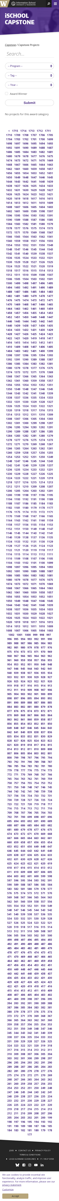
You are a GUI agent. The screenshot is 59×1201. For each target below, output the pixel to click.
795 (43, 757)
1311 (33, 414)
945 (23, 668)
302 (16, 1058)
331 (9, 1041)
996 (9, 638)
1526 (42, 261)
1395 (33, 355)
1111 (50, 554)
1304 (42, 418)
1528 (25, 261)
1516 (25, 270)
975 (9, 651)
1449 (33, 317)
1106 (42, 558)
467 (36, 956)
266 (23, 1079)
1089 (33, 571)
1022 (42, 617)
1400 (42, 350)
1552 (25, 245)
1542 (9, 253)
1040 (42, 605)
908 (36, 689)
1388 (42, 359)
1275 (33, 439)
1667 (17, 164)
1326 (9, 405)
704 (43, 812)
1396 (25, 355)
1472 (42, 300)
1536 (9, 257)
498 (16, 939)
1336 (25, 397)
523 (36, 922)
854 (23, 723)
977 (43, 647)
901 (36, 693)
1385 (17, 363)
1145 (17, 533)
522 (43, 922)
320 (36, 1045)
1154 (42, 524)
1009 (50, 626)
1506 (9, 278)
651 (23, 846)
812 (23, 749)
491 (16, 943)
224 (23, 1104)
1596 (9, 215)
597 (9, 880)
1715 (15, 130)
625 (9, 863)
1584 (9, 223)
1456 (25, 312)
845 (36, 727)
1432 (25, 329)
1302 (9, 422)
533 (16, 918)
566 (30, 897)
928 (43, 677)
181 (30, 1130)
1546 (25, 249)
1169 (17, 516)
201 (36, 1117)
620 (43, 863)
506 (9, 935)
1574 (42, 228)
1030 (25, 613)
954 (9, 664)
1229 (17, 473)
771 (16, 774)
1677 (33, 156)
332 (50, 1037)
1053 (33, 596)
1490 (42, 287)
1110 (9, 558)
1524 (9, 266)
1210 (25, 486)
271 (36, 1075)
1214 (42, 482)
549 (50, 905)
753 (43, 782)
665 (23, 837)
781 (43, 765)
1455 (33, 312)
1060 (25, 592)
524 (30, 922)
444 (50, 969)
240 (9, 1096)
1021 (50, 617)
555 (9, 905)
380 (9, 1011)
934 (50, 672)
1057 (50, 592)
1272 (9, 444)
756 (23, 782)
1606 (25, 206)
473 (43, 952)
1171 (50, 511)
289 (9, 1066)
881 (30, 706)
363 (30, 1020)
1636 (25, 185)
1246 (25, 461)
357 (23, 1024)
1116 (9, 554)
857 (50, 719)
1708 (25, 134)
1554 (9, 245)
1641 (33, 181)
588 (23, 884)
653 (9, 846)
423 (50, 981)
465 (50, 956)
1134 (9, 541)
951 (30, 664)
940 (9, 672)
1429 (50, 329)
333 (43, 1037)
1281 (33, 435)
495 (36, 939)
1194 (9, 499)
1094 (42, 566)
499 (9, 939)
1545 (33, 249)
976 (50, 647)
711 (43, 808)
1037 (17, 609)
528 (50, 918)
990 (50, 638)
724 (50, 799)
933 (9, 677)
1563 (33, 236)
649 (36, 846)
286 (30, 1066)
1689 (33, 147)
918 (16, 685)
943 (36, 668)
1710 (9, 134)
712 (36, 808)
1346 (42, 389)
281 (16, 1070)
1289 (17, 431)
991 (43, 638)
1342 (25, 393)
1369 (50, 372)
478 (9, 952)
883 (16, 706)
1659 (33, 168)
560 (23, 901)
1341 (33, 393)
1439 (17, 325)
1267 (50, 444)
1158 (9, 524)
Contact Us (24, 1150)
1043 (17, 605)
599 (43, 876)
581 (23, 888)
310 (9, 1053)
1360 (25, 380)
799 (16, 757)
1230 (9, 473)
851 (43, 723)
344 (16, 1032)
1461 (33, 308)
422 (9, 986)
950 (36, 664)
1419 (33, 338)
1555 (50, 240)
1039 (50, 605)
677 (36, 829)
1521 (33, 266)
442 (16, 973)
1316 (42, 410)
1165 (50, 516)
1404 (9, 350)
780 (50, 765)
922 (36, 681)
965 (30, 655)
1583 (17, 223)
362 (36, 1020)
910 (23, 689)
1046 (42, 600)
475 (30, 952)
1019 (17, 621)
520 (9, 926)
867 (30, 715)
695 (9, 821)
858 (43, 719)
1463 (17, 308)
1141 (50, 533)
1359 (33, 380)
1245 (33, 461)
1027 (50, 613)
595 (23, 880)
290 (50, 1062)
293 (30, 1062)
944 (30, 668)
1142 (42, 533)
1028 (42, 613)
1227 (33, 473)
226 (9, 1104)
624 (16, 863)
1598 (42, 211)
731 (50, 795)
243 (36, 1092)
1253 (17, 456)
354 (43, 1024)
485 (9, 948)
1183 (50, 503)
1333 (50, 397)
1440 (9, 325)
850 (50, 723)
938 (23, 672)
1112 (42, 554)
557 (43, 901)
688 (9, 825)
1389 (33, 359)
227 (50, 1100)
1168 (25, 516)
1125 (33, 545)
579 (36, 888)
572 (36, 893)
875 (23, 710)
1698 (9, 143)
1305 (33, 418)
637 (23, 854)
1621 (50, 194)
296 (9, 1062)
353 (50, 1024)
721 (23, 804)
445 (43, 969)
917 (23, 685)
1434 (9, 329)
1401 (33, 350)
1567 (50, 232)
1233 (33, 469)
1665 (33, 164)
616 (23, 867)
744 (9, 791)
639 (9, 854)
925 (16, 681)
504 (23, 935)
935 (43, 672)
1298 (42, 422)
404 (36, 994)
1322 (42, 405)
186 (43, 1125)
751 (9, 787)
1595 (17, 215)
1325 (17, 405)
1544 (42, 249)
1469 (17, 304)
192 (50, 1121)
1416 (9, 342)
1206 (9, 490)
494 (43, 939)
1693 (50, 143)
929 (36, 677)
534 (9, 918)
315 (23, 1049)
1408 (25, 346)
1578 (9, 228)
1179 (33, 507)
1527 (33, 261)
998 (42, 634)
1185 (33, 503)
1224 (9, 477)
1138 (25, 537)
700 (23, 816)
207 (43, 1113)
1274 (42, 439)
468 (30, 956)
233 (9, 1100)
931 (23, 677)
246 (16, 1092)
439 (36, 973)
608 (30, 871)
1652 (42, 173)
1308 (9, 418)
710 (50, 808)
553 (23, 905)
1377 (33, 367)
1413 (33, 342)
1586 (42, 219)
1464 (9, 308)
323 (16, 1045)
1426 (25, 333)
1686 (9, 151)
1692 (9, 147)
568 (16, 897)
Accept (15, 1196)
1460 (42, 308)
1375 (50, 367)
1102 (25, 562)
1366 (25, 376)
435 (16, 977)
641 (43, 850)
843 (50, 727)
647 (50, 846)
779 (9, 770)
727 (30, 799)
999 (35, 634)
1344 (9, 393)
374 (50, 1011)
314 (30, 1049)
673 (16, 833)
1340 (42, 393)
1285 (50, 431)
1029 (33, 613)
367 (50, 1015)
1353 (33, 384)
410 (43, 990)
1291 (50, 427)
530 (36, 918)
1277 (17, 439)
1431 (33, 329)
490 (23, 943)
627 (43, 859)
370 (30, 1015)
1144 (25, 533)
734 (30, 795)
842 (9, 732)
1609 (50, 202)
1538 (42, 253)
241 (50, 1092)
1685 (17, 151)
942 (43, 668)
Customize (8, 1189)
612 (50, 867)
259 (23, 1083)
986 (30, 643)
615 (30, 867)
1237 (50, 465)
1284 (9, 435)
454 (30, 965)
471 (9, 956)
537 (36, 914)
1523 (17, 266)
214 (43, 1109)
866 (36, 715)
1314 (9, 414)
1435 (50, 325)
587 (30, 884)
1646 (42, 177)
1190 (42, 499)
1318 (25, 410)
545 (30, 909)
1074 (9, 583)
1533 (33, 257)
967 (16, 655)
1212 (9, 486)
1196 (42, 494)
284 (43, 1066)
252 (23, 1087)
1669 (50, 160)
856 (9, 723)
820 (16, 744)
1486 (25, 291)
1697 (17, 143)
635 (36, 854)
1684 (25, 151)
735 (23, 795)
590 (9, 884)
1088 (42, 571)
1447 (50, 317)
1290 (9, 431)
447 (30, 969)
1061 (17, 592)
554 (16, 905)
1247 (17, 461)
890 (16, 702)
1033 (50, 609)
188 (30, 1125)
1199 (17, 494)
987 (23, 643)
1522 (25, 266)
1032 (9, 613)
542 (50, 909)
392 (23, 1003)
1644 (9, 181)
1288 (25, 431)
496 (30, 939)
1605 (33, 206)
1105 (50, 558)
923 (30, 681)
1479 (33, 295)
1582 (25, 223)
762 (30, 778)
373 (9, 1015)
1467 (33, 304)
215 (36, 1109)
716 (9, 808)
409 (50, 990)
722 (16, 804)
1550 (42, 245)
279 (30, 1070)
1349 (17, 389)
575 (16, 893)
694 (16, 821)
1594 (25, 215)
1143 (33, 533)
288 (16, 1066)
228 (43, 1100)
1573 (50, 228)
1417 (50, 338)
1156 (25, 524)
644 (23, 850)
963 (43, 655)
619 (50, 863)
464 (9, 960)
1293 (33, 427)
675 (50, 829)
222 (36, 1104)
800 (9, 757)
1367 (17, 376)
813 (16, 749)
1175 (17, 511)
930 (30, 677)
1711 (48, 130)
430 (50, 977)
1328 (42, 401)
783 (30, 765)
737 (9, 795)
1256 (42, 452)
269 (50, 1075)
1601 (17, 211)
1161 (33, 520)
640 (50, 850)
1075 (50, 579)
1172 (42, 511)
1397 (17, 355)
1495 (50, 283)
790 (30, 761)
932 (16, 677)
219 (9, 1109)
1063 (50, 588)
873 (36, 710)
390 (36, 1003)
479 (50, 948)
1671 (33, 160)
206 (50, 1113)
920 (50, 681)
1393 (50, 355)
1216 (25, 482)
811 (30, 749)
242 (43, 1092)
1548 (9, 249)
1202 (42, 490)
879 (43, 706)
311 (50, 1049)
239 (16, 1096)
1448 (42, 317)
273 (23, 1075)
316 (16, 1049)
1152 (9, 528)
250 (36, 1087)
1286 (42, 431)
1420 (25, 338)
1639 (50, 181)
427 (23, 981)
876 (16, 710)
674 (9, 833)
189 (23, 1125)
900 (43, 693)
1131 (33, 541)
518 (23, 926)
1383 (33, 363)
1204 (25, 490)
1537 (50, 253)
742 (23, 791)
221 (43, 1104)
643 (30, 850)
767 (43, 774)
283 (50, 1066)
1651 (50, 173)
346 (50, 1028)
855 (16, 723)
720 (30, 804)
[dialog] (29, 1186)
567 (23, 897)
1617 (33, 198)
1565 (17, 236)
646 (9, 850)
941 (50, 668)
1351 (50, 384)
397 (36, 998)
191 (9, 1125)
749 (23, 787)
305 (43, 1053)
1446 (9, 321)
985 (36, 643)
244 (30, 1092)
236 (36, 1096)
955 (50, 660)
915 (36, 685)
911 (16, 689)
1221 (33, 477)
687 (16, 825)
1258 (25, 452)
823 (43, 740)
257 (36, 1083)
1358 (42, 380)
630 (23, 859)
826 (23, 740)
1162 (25, 520)
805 (23, 753)
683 (43, 825)
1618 (25, 198)
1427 (17, 333)
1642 (25, 181)
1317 (33, 410)
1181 (17, 507)
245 (23, 1092)
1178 (42, 507)
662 (43, 837)
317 (9, 1049)
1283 (17, 435)
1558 (25, 240)
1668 (9, 164)
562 (9, 901)
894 (36, 698)
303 (9, 1058)
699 (30, 816)
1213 (50, 482)
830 (43, 736)
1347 (33, 389)
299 (36, 1058)
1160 (42, 520)
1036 (25, 609)
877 (9, 710)
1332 (9, 401)
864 (50, 715)
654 (50, 842)
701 (16, 816)
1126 (25, 545)
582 (16, 888)
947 (9, 668)
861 (23, 719)
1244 (42, 461)
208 (36, 1113)
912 (9, 689)
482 (30, 948)
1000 (28, 634)
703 (50, 812)
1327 (50, 401)
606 (43, 871)
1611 (33, 202)
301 (23, 1058)
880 (36, 706)
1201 (50, 490)
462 (23, 960)
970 (43, 651)
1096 (25, 566)
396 (43, 998)
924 (23, 681)
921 (43, 681)
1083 (33, 575)
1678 (25, 156)
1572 (9, 232)
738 (50, 791)
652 (16, 846)
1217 (17, 482)
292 (36, 1062)
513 (9, 931)
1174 (25, 511)
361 (43, 1020)
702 (9, 816)
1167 (33, 516)
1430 (42, 329)
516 (36, 926)
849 (9, 727)
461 (30, 960)
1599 (33, 211)
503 (30, 935)
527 (9, 922)
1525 (50, 261)
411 (36, 990)
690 (43, 821)
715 (16, 808)
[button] (49, 3)
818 (30, 744)
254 (9, 1087)
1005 (33, 630)
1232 (42, 469)
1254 (9, 456)
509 (36, 931)
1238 (42, 465)
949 (43, 664)
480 (43, 948)
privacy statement (11, 1185)
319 (43, 1045)
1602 (9, 211)
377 (30, 1011)
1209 (33, 486)
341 (36, 1032)
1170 (9, 516)
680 (16, 829)
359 (9, 1024)
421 (16, 986)
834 (16, 736)
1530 (9, 261)
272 (30, 1075)
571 (43, 893)
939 (16, 672)
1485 (33, 291)
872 (43, 710)
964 (36, 655)
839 (30, 732)
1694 (42, 143)
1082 (42, 575)
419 (30, 986)
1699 (50, 139)
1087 (50, 571)
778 (16, 770)
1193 (17, 499)
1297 (50, 422)
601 (30, 876)
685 (30, 825)
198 (9, 1121)
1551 (33, 245)
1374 (9, 372)
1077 (33, 579)
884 (9, 706)
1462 (25, 308)
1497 (33, 283)
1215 (33, 482)
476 (23, 952)
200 (43, 1117)
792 (16, 761)
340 (43, 1032)
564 (43, 897)
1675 (50, 156)
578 (43, 888)
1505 (17, 278)
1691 (17, 147)
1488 (9, 291)
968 (9, 655)
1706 (42, 134)
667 (9, 837)
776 (30, 770)
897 (16, 698)
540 (16, 914)
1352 (42, 384)
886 (43, 702)
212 (9, 1113)
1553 (17, 245)
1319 (17, 410)
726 (36, 799)
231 (23, 1100)
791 (23, 761)
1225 (50, 473)
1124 (42, 545)
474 (36, 952)
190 (16, 1125)
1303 (50, 418)
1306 (25, 418)
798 (23, 757)
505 (16, 935)
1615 (50, 198)
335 (30, 1037)
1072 (25, 583)
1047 (33, 600)
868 (23, 715)
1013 (17, 626)
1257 (33, 452)
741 (30, 791)
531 (30, 918)
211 (16, 1113)
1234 (25, 469)
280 (23, 1070)
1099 (50, 562)
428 (16, 981)
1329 (33, 401)
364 (23, 1020)
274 (16, 1075)
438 (43, 973)
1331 (17, 401)
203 (23, 1117)
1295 (17, 427)
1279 (50, 435)
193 (43, 1121)
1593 (33, 215)
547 (16, 909)
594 (30, 880)
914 (43, 685)
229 (36, 1100)
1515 (33, 270)
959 (23, 660)
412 (30, 990)
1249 (50, 456)
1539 (33, 253)
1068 (9, 588)
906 (50, 689)
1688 (42, 147)
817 (36, 744)
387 (9, 1007)
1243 (50, 461)
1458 (9, 312)
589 (16, 884)
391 (30, 1003)
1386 (9, 363)
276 (50, 1070)
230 (30, 1100)
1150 (25, 528)
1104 (9, 562)
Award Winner (18, 94)
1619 (17, 198)
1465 (50, 304)
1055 (17, 596)
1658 (42, 168)
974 (16, 651)
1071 (33, 583)
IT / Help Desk (47, 1159)
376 (36, 1011)
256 (43, 1083)
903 (23, 693)
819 (23, 744)
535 (50, 914)
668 (50, 833)
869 (16, 715)
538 (30, 914)
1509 (33, 274)
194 (36, 1121)
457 (9, 965)
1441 (50, 321)
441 (23, 973)
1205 (17, 490)
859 (36, 719)
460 (36, 960)
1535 (17, 257)
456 (16, 965)
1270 (25, 444)
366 (9, 1020)
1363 (50, 376)
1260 (9, 452)
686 (23, 825)
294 (23, 1062)
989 (9, 643)
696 (50, 816)
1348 (25, 389)
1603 (50, 206)
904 (16, 693)
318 (50, 1045)
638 (16, 854)
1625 (17, 194)
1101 (33, 562)
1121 (17, 549)
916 (30, 685)
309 (16, 1053)
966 (23, 655)
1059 (33, 592)
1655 (17, 173)
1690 (25, 147)
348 (36, 1028)
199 (50, 1117)
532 (23, 918)
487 (43, 943)
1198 (25, 494)
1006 (25, 630)
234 (50, 1096)
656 (36, 842)
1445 (17, 321)
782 (36, 765)
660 (9, 842)
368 (43, 1015)
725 (43, 799)
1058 (42, 592)
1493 (17, 287)
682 (50, 825)
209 (30, 1113)
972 (30, 651)
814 (9, 749)
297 (50, 1058)
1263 (33, 448)
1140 (9, 537)
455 (23, 965)
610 (16, 871)
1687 (50, 147)
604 (9, 876)
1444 (25, 321)
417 (43, 986)
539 (23, 914)
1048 (25, 600)
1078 (25, 579)
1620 (9, 198)
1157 (17, 524)
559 (30, 901)
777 (23, 770)
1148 (42, 528)
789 (36, 761)
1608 (9, 206)
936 (36, 672)
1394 (42, 355)
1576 (25, 228)
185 (50, 1125)
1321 (50, 405)
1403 (17, 350)
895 (30, 698)
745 (50, 787)
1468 (25, 304)
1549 (50, 245)
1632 (9, 189)
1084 (25, 575)
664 (30, 837)
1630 (25, 189)
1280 (42, 435)
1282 (25, 435)
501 (43, 935)
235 (43, 1096)
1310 (42, 414)
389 (43, 1003)
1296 (9, 427)
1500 (9, 283)
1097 (17, 566)
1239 (33, 465)
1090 (25, 571)
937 (30, 672)
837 (43, 732)
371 (23, 1015)
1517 (17, 270)
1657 (50, 168)
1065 (33, 588)
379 (16, 1011)
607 (36, 871)
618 (9, 867)
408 (9, 994)
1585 (50, 219)
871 (50, 710)
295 (16, 1062)
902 (30, 693)
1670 (42, 160)
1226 (42, 473)
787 (50, 761)
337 (16, 1037)
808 (50, 749)
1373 (17, 372)
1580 (42, 223)
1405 (50, 346)
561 (16, 901)
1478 (42, 295)
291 (43, 1062)
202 (30, 1117)
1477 (50, 295)
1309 (50, 414)
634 (43, 854)
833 (23, 736)
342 (30, 1032)
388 (50, 1003)
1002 (11, 634)
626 (50, 859)
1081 (50, 575)
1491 (33, 287)
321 (30, 1045)
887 (36, 702)
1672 (25, 160)
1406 (42, 346)
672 (23, 833)
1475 (17, 300)
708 (16, 812)
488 (36, 943)
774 (43, 770)
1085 (17, 575)
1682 (42, 151)
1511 (17, 274)
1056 (9, 596)
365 (16, 1020)
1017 (33, 621)
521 (50, 922)
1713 (31, 130)
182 (23, 1130)
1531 (50, 257)
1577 (17, 228)
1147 (50, 528)
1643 (17, 181)
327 (36, 1041)
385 (23, 1007)
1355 (17, 384)
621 (36, 863)
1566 (9, 236)
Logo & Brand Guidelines (22, 1159)
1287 (33, 431)
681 (9, 829)
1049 (17, 600)
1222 (25, 477)
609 (23, 871)
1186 (25, 503)
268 (9, 1079)
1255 (50, 452)
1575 (33, 228)
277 (43, 1070)
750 (16, 787)
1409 (17, 346)
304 (50, 1053)
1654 (25, 173)
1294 (25, 427)
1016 (42, 621)
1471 (50, 300)
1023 (33, 617)
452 (43, 965)
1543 (50, 249)
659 (16, 842)
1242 (9, 465)
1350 (9, 389)
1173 (33, 511)
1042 (25, 605)
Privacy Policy (42, 1150)
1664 (42, 164)
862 (16, 719)
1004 (42, 630)
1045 (50, 600)
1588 (25, 219)
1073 (17, 583)
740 (36, 791)
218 (16, 1109)
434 (23, 977)
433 (30, 977)
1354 (25, 384)
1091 (17, 571)
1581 (33, 223)
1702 (25, 139)
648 (43, 846)
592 (43, 880)
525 (23, 922)
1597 (50, 211)
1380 (9, 367)
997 (49, 634)
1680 (9, 156)
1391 (17, 359)
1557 (33, 240)
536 (43, 914)
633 (50, 854)
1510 (25, 274)
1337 (17, 397)
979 (30, 647)
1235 (17, 469)
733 (36, 795)
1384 (25, 363)
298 (43, 1058)
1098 (9, 566)
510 (30, 931)
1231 (50, 469)
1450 (25, 317)
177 (30, 1134)
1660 (25, 168)
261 (9, 1083)
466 (43, 956)
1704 (9, 139)
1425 (33, 333)
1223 (17, 477)
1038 (9, 609)
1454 (42, 312)
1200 (9, 494)
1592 (42, 215)
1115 (17, 554)
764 (16, 778)
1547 (17, 249)
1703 (17, 139)
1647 (33, 177)
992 (36, 638)
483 (23, 948)
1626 (9, 194)
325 (50, 1041)
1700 (42, 139)
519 (16, 926)
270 (43, 1075)
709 (9, 812)
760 (43, 778)
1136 (42, 537)
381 (50, 1007)
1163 (17, 520)
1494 (9, 287)
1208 (42, 486)
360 (50, 1020)
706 (30, 812)
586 (36, 884)
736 (16, 795)
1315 (50, 410)
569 (9, 897)
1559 (17, 240)
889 (23, 702)
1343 (17, 393)
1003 (50, 630)
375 (43, 1011)
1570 (25, 232)
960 (16, 660)
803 (36, 753)
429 (9, 981)
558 (36, 901)
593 (36, 880)
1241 (17, 465)
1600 (25, 211)
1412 (42, 342)
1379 (17, 367)
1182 (9, 507)
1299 (33, 422)
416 (50, 986)
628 (36, 859)
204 (16, 1117)
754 (36, 782)
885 (50, 702)
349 (30, 1028)
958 (30, 660)
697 (43, 816)
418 (36, 986)
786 (9, 765)
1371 (33, 372)
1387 (50, 359)
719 (36, 804)
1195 (50, 494)
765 (9, 778)
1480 (25, 295)
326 (43, 1041)
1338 (9, 397)
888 (30, 702)
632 (9, 859)
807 (9, 753)
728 (23, 799)
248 (50, 1087)
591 (50, 880)
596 (16, 880)
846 (30, 727)
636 (30, 854)
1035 (33, 609)
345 (9, 1032)
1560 (9, 240)
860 (30, 719)
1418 (42, 338)
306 (36, 1053)
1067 (17, 588)
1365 (33, 376)
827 (16, 740)
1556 (42, 240)
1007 (17, 630)
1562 (42, 236)
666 (16, 837)
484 (16, 948)
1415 (17, 342)
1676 (42, 156)
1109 (17, 558)
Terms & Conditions (30, 1154)
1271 (17, 444)
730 (9, 799)
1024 (25, 617)
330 (16, 1041)
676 (43, 829)
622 (30, 863)
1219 (50, 477)
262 (50, 1079)
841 (16, 732)
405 (30, 994)
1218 (9, 482)
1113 (33, 554)
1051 (50, 596)
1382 (42, 363)
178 (50, 1130)
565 (36, 897)
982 (9, 647)
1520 (42, 266)
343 (23, 1032)
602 (23, 876)
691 (36, 821)
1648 (25, 177)
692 (30, 821)
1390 (25, 359)
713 (30, 808)
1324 (25, 405)
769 (30, 774)
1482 (9, 295)
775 (36, 770)
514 (50, 926)
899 (50, 693)
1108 (25, 558)
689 (50, 821)
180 (36, 1130)
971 (36, 651)
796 (36, 757)
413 (23, 990)
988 (16, 643)
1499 (17, 283)
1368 (9, 376)
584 (50, 884)
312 (43, 1049)
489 (30, 943)
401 (9, 998)
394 (9, 1003)
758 (9, 782)
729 (16, 799)
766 (50, 774)
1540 (25, 253)
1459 (50, 308)
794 (50, 757)
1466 (42, 304)
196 (23, 1121)
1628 (42, 189)
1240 (25, 465)
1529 (17, 261)
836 (50, 732)
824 (36, 740)
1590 (9, 219)
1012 (25, 626)
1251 (33, 456)
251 (30, 1087)
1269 (33, 444)
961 (9, 660)
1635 (33, 185)
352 (9, 1028)
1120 (25, 549)
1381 (50, 363)
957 (36, 660)
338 (9, 1037)
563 (50, 897)
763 (23, 778)
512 (16, 931)
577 (50, 888)
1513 (50, 270)
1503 (33, 278)
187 (36, 1125)
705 (36, 812)
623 (23, 863)
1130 (42, 541)
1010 (42, 626)
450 (9, 969)
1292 (42, 427)
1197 (33, 494)
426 (30, 981)
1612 (25, 202)
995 (16, 638)
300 (30, 1058)
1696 (25, 143)
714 (23, 808)
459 (43, 960)
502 (36, 935)
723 (9, 804)
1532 (42, 257)
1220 (42, 477)
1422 (9, 338)
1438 (25, 325)
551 (36, 905)
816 (43, 744)
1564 (25, 236)
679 (23, 829)
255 (50, 1083)
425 (36, 981)
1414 (25, 342)
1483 (50, 291)
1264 (25, 448)
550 (43, 905)
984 (43, 643)
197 (16, 1121)
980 (23, 647)
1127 (17, 545)
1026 (9, 617)
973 (23, 651)
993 (30, 638)
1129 (50, 541)
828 (9, 740)
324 (9, 1045)
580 (30, 888)
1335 (33, 397)
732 (43, 795)
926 (9, 681)
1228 (25, 473)
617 (16, 867)
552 (30, 905)
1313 (17, 414)
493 (50, 939)
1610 (42, 202)
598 (50, 876)
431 (43, 977)
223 (30, 1104)
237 (30, 1096)
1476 (9, 300)
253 (16, 1087)
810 (36, 749)
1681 (50, 151)
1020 (9, 621)
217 (23, 1109)
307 (30, 1053)
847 (23, 727)
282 (9, 1070)
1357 (50, 380)
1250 (42, 456)
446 (36, 969)
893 (43, 698)
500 (50, 935)
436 (9, 977)
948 (50, 664)
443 (9, 973)
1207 (50, 486)
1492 (25, 287)
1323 (33, 405)
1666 (25, 164)
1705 (50, 134)
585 (43, 884)
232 (16, 1100)
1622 (42, 194)
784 (23, 765)
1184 (42, 503)
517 (30, 926)
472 (50, 952)
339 (50, 1032)
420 (23, 986)
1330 (25, 401)
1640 (42, 181)
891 (9, 702)
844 (43, 727)
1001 (19, 634)
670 (36, 833)
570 (50, 893)
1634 (42, 185)
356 (30, 1024)
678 (30, 829)
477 (16, 952)
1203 (33, 490)
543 (43, 909)
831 (36, 736)
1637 (17, 185)
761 (36, 778)
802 (43, 753)
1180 (25, 507)
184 (9, 1130)
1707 (33, 134)
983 (50, 643)
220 (50, 1104)
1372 (25, 372)
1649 (17, 177)
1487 (17, 291)
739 (43, 791)
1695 (33, 143)
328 (30, 1041)
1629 (33, 189)
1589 (17, 219)
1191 (33, 499)
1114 (25, 554)
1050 (9, 600)
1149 (33, 528)
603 (16, 876)
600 (36, 876)
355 (36, 1024)
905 (9, 693)
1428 (9, 333)
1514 (42, 270)
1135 (50, 537)
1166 (42, 516)
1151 (17, 528)
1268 (42, 444)
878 (50, 706)
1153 (50, 524)
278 (36, 1070)
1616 (42, 198)
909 (30, 689)
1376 (42, 367)
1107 (33, 558)
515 (43, 926)
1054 (25, 596)
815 (50, 744)
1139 (17, 537)
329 (23, 1041)
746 (43, 787)
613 (43, 867)
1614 (9, 202)
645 (16, 850)
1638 (9, 185)
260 (16, 1083)
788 (43, 761)
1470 (9, 304)
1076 (42, 579)
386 (16, 1007)
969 (50, 651)
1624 (25, 194)
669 (43, 833)
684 (36, 825)
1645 (50, 177)
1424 (42, 333)
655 (43, 842)
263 (43, 1079)
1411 (50, 342)
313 (36, 1049)
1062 (9, 592)
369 (36, 1015)
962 (50, 655)
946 (16, 668)
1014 (9, 626)
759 (50, 778)
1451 (17, 317)
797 (30, 757)
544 (36, 909)
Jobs (11, 1150)
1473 (33, 300)
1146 (9, 533)
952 (23, 664)
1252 (25, 456)
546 (23, 909)
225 (16, 1104)
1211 (17, 486)
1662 (9, 168)
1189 (50, 499)
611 (9, 871)
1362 (9, 380)
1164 (9, 520)
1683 (33, 151)
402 (50, 994)
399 (23, 998)
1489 (50, 287)
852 (36, 723)
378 (23, 1011)
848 (16, 727)
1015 (50, 621)
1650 (9, 177)
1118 (42, 549)
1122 (9, 549)
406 (23, 994)
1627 (50, 189)
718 (43, 804)
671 (30, 833)
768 (36, 774)
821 (9, 744)
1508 (42, 274)
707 (23, 812)
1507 (50, 274)
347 (43, 1028)
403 (43, 994)
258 (30, 1083)
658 (23, 842)
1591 (50, 215)
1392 (9, 359)
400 (16, 998)
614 (36, 867)
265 (30, 1079)
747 (36, 787)
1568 (42, 232)
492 (9, 943)
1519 (50, 266)
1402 (25, 350)
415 (9, 990)
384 (30, 1007)
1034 (42, 609)
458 (50, 960)
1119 (33, 549)
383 (36, 1007)
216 (30, 1109)
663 (36, 837)
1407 (33, 346)
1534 (25, 257)
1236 (9, 469)
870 (9, 715)
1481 (17, 295)
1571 (17, 232)
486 (50, 943)
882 (23, 706)
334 (36, 1037)
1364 (42, 376)
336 (23, 1037)
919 (9, 685)
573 (30, 893)
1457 (17, 312)
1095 (33, 566)
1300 (25, 422)
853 (30, 723)
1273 (50, 439)
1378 (25, 367)
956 (43, 660)
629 (30, 859)
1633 (50, 185)
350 (23, 1028)
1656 (9, 173)
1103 (17, 562)
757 (16, 782)
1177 (50, 507)
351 (16, 1028)
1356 (9, 384)
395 (50, 998)
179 (43, 1130)
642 (36, 850)
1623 (33, 194)
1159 (50, 520)
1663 (50, 164)
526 (16, 922)
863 (9, 719)
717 (50, 804)
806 (16, 753)
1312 (25, 414)
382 (43, 1007)
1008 (9, 630)
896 (23, 698)
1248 (9, 461)
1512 (9, 274)
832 (30, 736)
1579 (50, 223)
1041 (33, 605)
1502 (42, 278)
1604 (42, 206)
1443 (33, 321)
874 (30, 710)
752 (50, 782)
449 (16, 969)
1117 (50, 549)
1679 (17, 156)
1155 (33, 524)
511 (23, 931)
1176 (9, 511)
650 (30, 846)
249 (43, 1087)
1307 (17, 418)
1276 (25, 439)
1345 (50, 389)
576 (9, 893)
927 (50, 677)
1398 (9, 355)
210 (23, 1113)
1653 (33, 173)
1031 (17, 613)
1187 (17, 503)
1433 (17, 329)
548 (9, 909)
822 (50, 740)
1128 (9, 545)
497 (23, 939)
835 (9, 736)
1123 (50, 545)
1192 (25, 499)
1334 (42, 397)
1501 (50, 278)
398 (30, 998)
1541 (17, 253)
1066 (25, 588)
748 (30, 787)
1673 (17, 160)
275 (9, 1075)
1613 (17, 202)
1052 (42, 596)
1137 (33, 537)
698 (36, 816)
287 (23, 1066)
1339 (50, 393)
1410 (9, 346)
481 (36, 948)
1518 (9, 270)
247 (9, 1092)
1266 (9, 448)
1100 (42, 562)
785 (16, 765)
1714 (23, 130)
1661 (17, 168)
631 (16, 859)
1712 (40, 130)
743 (16, 791)
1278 (9, 439)
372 (16, 1015)
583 (9, 888)
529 (43, 918)
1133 (17, 541)
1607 (17, 206)
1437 (33, 325)
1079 (17, 579)
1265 (17, 448)
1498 (25, 283)
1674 (9, 160)
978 (36, 647)
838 (36, 732)
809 (43, 749)
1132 (25, 541)
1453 (50, 312)
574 (23, 893)
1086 (9, 575)
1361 (17, 380)
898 (9, 698)
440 (30, 973)
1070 (42, 583)
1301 (17, 422)
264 (36, 1079)
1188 (9, 503)
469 (23, 956)
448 (23, 969)
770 (23, 774)
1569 (33, 232)
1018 (25, 621)
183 (16, 1130)
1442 (42, 321)
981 (16, 647)
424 (43, 981)
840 (23, 732)
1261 (50, 448)
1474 (25, 300)
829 (50, 736)
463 (16, 960)
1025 (17, 617)
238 (23, 1096)
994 (23, 638)
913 (50, 685)
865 (43, 715)
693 (23, 821)
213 (50, 1109)
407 (16, 994)
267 (16, 1079)
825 (30, 740)
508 (43, 931)
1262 (42, 448)
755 (30, 782)
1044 (9, 605)
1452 (9, 317)
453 (36, 965)
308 (23, 1053)
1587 (33, 219)
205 (9, 1117)
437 (50, 973)
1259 (17, 452)
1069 (50, 583)
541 (9, 914)
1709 (17, 134)
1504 (25, 278)
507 (50, 931)
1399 (50, 350)
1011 (33, 626)
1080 (9, 579)
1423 (50, 333)
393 (16, 1003)
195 (30, 1121)
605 (50, 871)
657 (30, 842)
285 (36, 1066)
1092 (9, 571)
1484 (42, 291)
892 (50, 698)
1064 (42, 588)
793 (9, 761)
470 (16, 956)
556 (50, 901)
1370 (42, 372)
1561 (50, 236)
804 (30, 753)
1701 (33, 139)
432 (36, 977)
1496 (42, 283)
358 (16, 1024)
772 (9, 774)
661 (50, 837)
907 (43, 689)
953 (16, 664)
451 (50, 965)
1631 (17, 189)
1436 (42, 325)
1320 (9, 410)
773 (50, 770)
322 (23, 1045)
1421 (17, 338)
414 (16, 990)
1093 (50, 566)
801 (50, 753)
